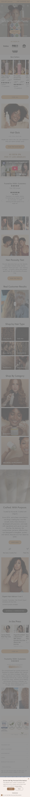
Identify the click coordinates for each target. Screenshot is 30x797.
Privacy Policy (18, 786)
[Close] (28, 779)
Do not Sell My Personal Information (12, 795)
